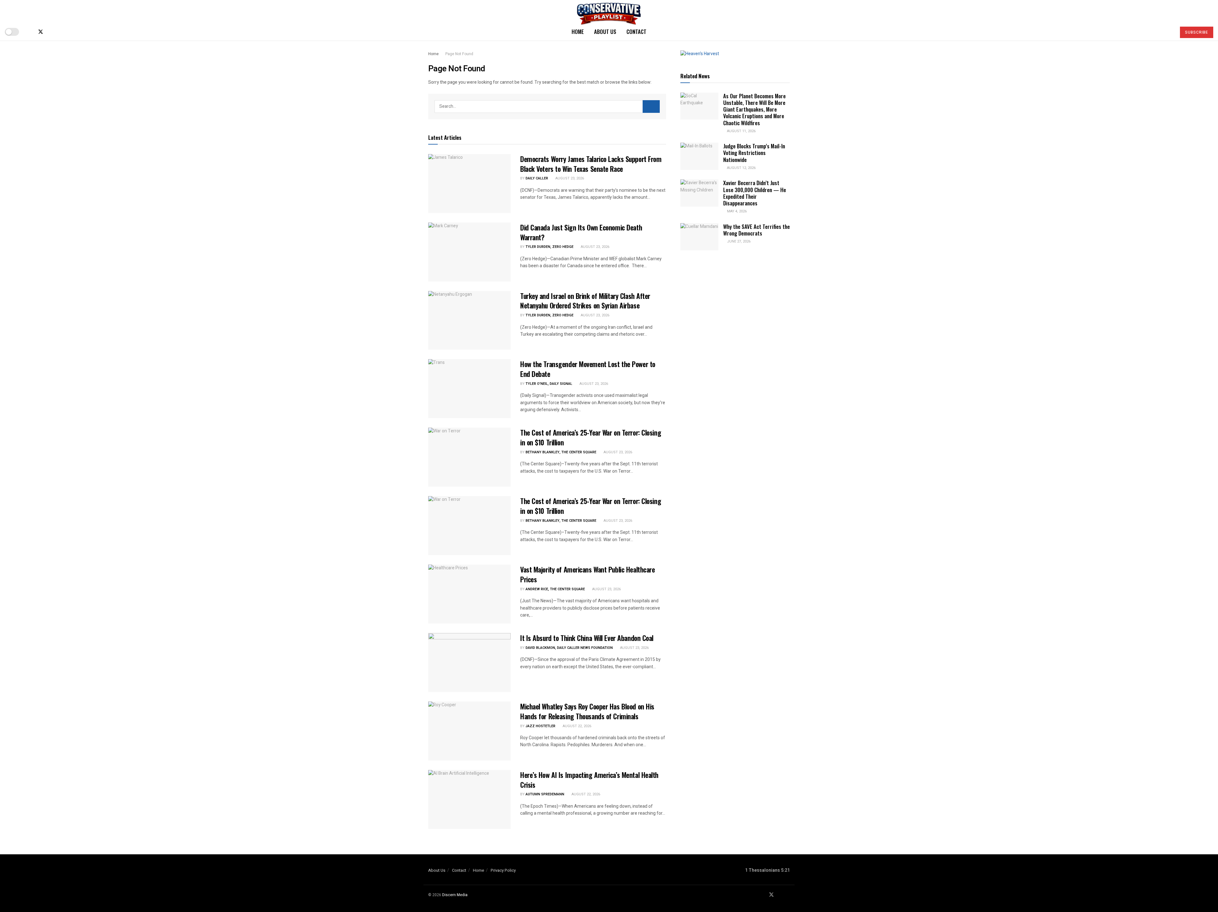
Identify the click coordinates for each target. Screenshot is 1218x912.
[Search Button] (1168, 32)
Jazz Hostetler (540, 726)
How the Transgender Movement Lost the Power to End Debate (587, 369)
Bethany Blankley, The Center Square (561, 452)
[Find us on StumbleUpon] (61, 32)
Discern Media (455, 895)
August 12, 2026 (741, 168)
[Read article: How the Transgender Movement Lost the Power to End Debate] (469, 388)
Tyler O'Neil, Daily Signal (549, 383)
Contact (636, 32)
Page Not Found (459, 54)
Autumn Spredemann (545, 794)
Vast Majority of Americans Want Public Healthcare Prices (587, 574)
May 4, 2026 (736, 211)
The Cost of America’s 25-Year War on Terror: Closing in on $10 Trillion (590, 437)
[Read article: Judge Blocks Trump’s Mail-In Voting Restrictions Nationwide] (699, 156)
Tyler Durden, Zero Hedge (549, 246)
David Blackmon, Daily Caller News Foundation (569, 647)
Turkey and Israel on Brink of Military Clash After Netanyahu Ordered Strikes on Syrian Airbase (585, 301)
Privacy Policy (503, 870)
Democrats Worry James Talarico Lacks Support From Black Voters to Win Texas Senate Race (590, 164)
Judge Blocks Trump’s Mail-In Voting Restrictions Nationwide (754, 153)
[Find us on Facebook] (30, 32)
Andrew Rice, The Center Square (555, 589)
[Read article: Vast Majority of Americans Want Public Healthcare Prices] (469, 594)
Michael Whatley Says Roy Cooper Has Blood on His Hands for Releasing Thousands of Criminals (587, 711)
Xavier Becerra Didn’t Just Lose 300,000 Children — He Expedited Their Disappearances (754, 193)
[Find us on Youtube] (51, 32)
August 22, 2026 (576, 726)
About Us (605, 32)
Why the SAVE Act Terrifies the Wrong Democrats (756, 230)
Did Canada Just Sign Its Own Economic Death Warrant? (581, 232)
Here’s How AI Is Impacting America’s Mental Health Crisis (589, 780)
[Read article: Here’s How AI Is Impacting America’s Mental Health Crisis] (469, 799)
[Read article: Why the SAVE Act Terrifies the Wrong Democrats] (699, 236)
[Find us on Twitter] (40, 32)
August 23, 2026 (569, 178)
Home (578, 32)
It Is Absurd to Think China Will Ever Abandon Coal (586, 638)
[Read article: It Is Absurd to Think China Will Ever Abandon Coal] (469, 662)
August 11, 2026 (741, 131)
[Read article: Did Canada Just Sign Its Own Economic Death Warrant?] (469, 252)
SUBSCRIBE (1196, 32)
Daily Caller (537, 178)
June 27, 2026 (738, 241)
